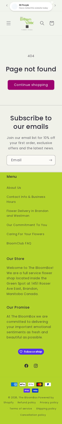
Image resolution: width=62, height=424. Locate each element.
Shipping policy (46, 408)
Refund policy (27, 402)
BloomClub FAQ (19, 243)
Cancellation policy (33, 415)
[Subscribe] (50, 160)
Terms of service (21, 408)
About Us (14, 188)
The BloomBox (28, 397)
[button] (8, 23)
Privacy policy (49, 402)
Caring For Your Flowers (25, 234)
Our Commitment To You (27, 225)
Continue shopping (31, 85)
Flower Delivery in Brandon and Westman (27, 213)
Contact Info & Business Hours (26, 199)
